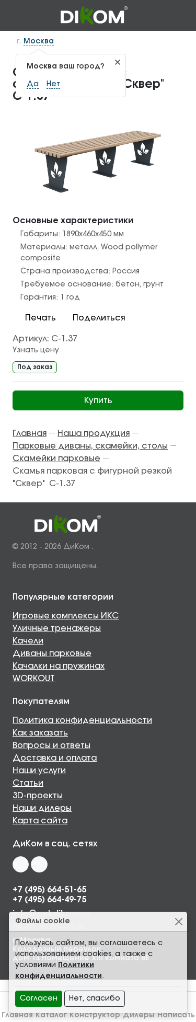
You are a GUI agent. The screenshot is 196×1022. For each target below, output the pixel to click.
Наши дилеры (42, 808)
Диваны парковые (52, 653)
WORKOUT (34, 678)
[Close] (178, 921)
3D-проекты (38, 795)
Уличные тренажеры (57, 628)
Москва (39, 41)
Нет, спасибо (94, 998)
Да (33, 84)
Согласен (38, 998)
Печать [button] (40, 318)
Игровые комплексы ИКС (66, 616)
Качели (28, 641)
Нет (53, 84)
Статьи (28, 783)
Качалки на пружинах (59, 666)
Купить (98, 400)
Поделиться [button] (99, 318)
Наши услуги (39, 770)
